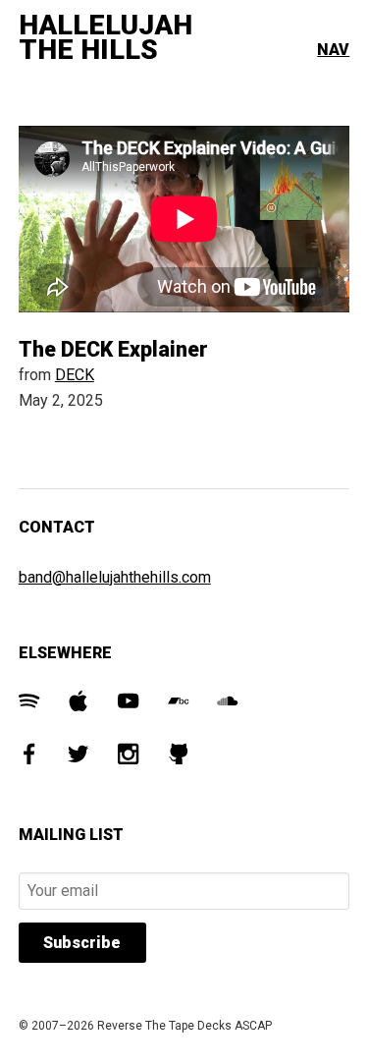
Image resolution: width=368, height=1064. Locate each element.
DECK (74, 374)
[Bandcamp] (178, 704)
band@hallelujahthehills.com (115, 577)
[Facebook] (29, 757)
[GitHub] (178, 757)
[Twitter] (78, 757)
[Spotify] (29, 704)
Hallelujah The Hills (105, 38)
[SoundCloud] (227, 704)
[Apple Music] (78, 704)
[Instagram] (128, 757)
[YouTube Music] (128, 704)
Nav (333, 49)
